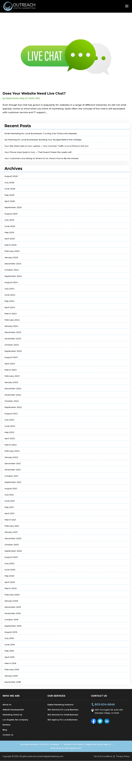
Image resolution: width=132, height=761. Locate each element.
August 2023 (11, 357)
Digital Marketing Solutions (60, 704)
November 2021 (13, 469)
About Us (7, 704)
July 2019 (9, 638)
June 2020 (10, 569)
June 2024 (10, 295)
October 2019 (11, 619)
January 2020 (11, 601)
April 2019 (9, 657)
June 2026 (10, 188)
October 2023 (12, 345)
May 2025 (9, 232)
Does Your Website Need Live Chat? (34, 93)
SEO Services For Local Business (62, 709)
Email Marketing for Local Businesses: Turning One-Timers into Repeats (41, 133)
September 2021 (13, 482)
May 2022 (9, 432)
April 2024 (10, 307)
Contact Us (8, 735)
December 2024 (13, 263)
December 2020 (13, 538)
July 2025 (9, 220)
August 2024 (11, 282)
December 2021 (13, 463)
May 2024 (9, 301)
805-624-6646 (105, 704)
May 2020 (9, 576)
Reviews (6, 725)
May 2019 (9, 651)
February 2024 (12, 320)
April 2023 (10, 363)
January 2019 (11, 676)
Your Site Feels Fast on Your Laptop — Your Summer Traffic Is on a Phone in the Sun (46, 146)
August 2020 (11, 557)
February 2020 (12, 594)
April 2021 (9, 513)
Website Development (13, 709)
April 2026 (10, 201)
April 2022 (10, 438)
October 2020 (12, 544)
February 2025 (12, 251)
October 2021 (11, 476)
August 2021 (11, 488)
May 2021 (9, 507)
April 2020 (10, 582)
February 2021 (12, 526)
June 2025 (10, 226)
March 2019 (10, 663)
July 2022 (9, 419)
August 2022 (11, 413)
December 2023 (13, 332)
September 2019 (13, 626)
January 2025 (11, 257)
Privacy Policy (122, 756)
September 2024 (13, 276)
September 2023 (13, 351)
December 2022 (13, 388)
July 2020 (9, 563)
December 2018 (13, 682)
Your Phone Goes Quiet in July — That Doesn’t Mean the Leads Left (38, 152)
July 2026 (9, 182)
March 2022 (11, 445)
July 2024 (9, 288)
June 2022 (10, 426)
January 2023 (11, 382)
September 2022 (13, 407)
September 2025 (13, 207)
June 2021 (10, 501)
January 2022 (11, 457)
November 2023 (13, 338)
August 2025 (11, 213)
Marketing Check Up (12, 715)
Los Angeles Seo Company (15, 720)
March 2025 (10, 245)
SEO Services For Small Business (62, 715)
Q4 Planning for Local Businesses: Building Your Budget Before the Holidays (43, 139)
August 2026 (11, 176)
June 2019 (10, 644)
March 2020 (11, 588)
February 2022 (12, 451)
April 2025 (10, 238)
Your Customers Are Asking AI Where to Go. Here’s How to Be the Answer (42, 158)
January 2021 (11, 532)
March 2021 (10, 519)
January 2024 (11, 326)
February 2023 (12, 376)
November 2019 (13, 613)
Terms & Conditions (103, 756)
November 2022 (13, 395)
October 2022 (12, 401)
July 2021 (9, 494)
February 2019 (12, 669)
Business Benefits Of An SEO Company (39, 744)
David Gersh (12, 98)
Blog (5, 730)
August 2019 (11, 632)
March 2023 (10, 370)
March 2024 (11, 313)
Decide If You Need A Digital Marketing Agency (87, 744)
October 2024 (12, 270)
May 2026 (9, 195)
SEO (38, 98)
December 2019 (13, 607)
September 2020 (13, 551)
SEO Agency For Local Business (62, 720)
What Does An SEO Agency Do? (66, 748)
